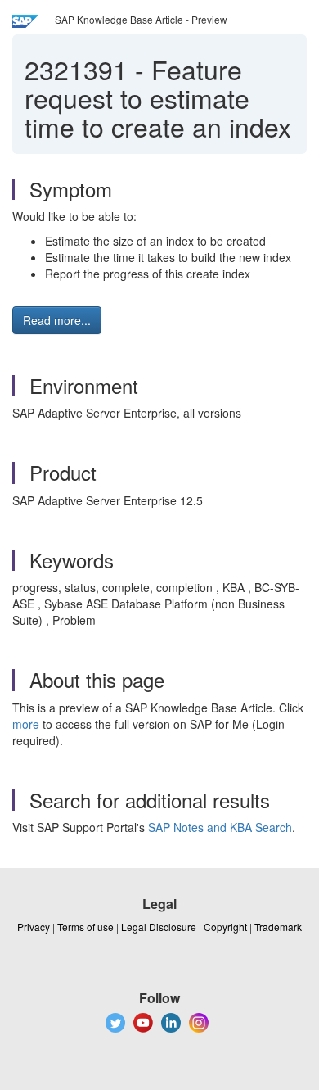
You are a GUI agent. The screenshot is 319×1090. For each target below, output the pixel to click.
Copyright (225, 927)
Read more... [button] (57, 320)
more (25, 724)
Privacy (33, 927)
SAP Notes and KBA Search (220, 827)
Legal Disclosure (158, 927)
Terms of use (85, 927)
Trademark (278, 927)
